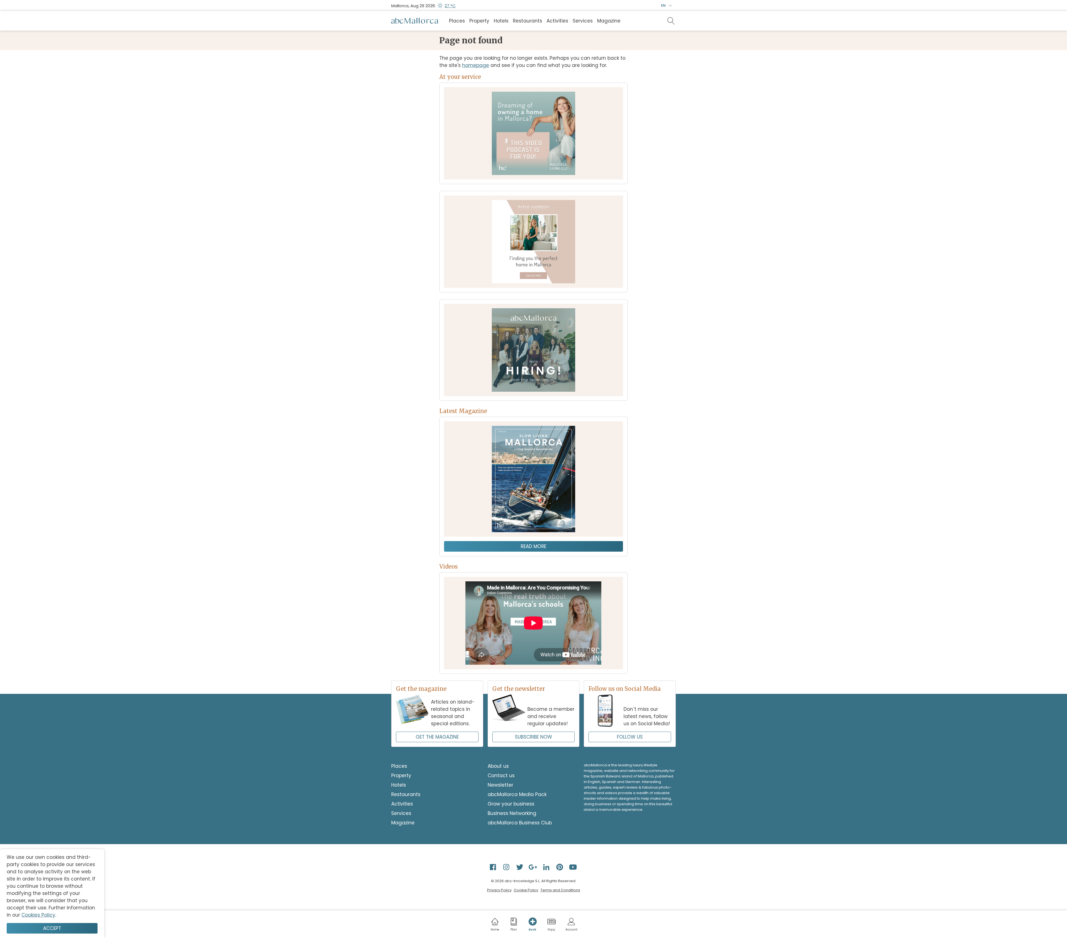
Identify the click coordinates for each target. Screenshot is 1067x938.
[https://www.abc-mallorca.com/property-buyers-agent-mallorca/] (533, 241)
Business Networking (512, 813)
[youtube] (573, 867)
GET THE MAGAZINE (437, 737)
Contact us (501, 775)
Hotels (501, 20)
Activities (557, 20)
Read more (533, 546)
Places (457, 20)
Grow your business (511, 804)
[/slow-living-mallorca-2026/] (533, 479)
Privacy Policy (499, 890)
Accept (52, 928)
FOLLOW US (630, 737)
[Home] (414, 21)
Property (479, 20)
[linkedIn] (546, 867)
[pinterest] (560, 867)
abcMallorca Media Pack (517, 794)
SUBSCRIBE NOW (533, 737)
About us (498, 766)
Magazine (608, 20)
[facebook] (493, 867)
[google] (533, 867)
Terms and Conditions (560, 890)
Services (583, 20)
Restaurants (527, 20)
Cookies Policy (38, 915)
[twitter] (520, 867)
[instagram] (506, 867)
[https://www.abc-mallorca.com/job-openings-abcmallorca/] (533, 350)
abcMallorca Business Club (520, 822)
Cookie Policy (526, 890)
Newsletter (500, 785)
